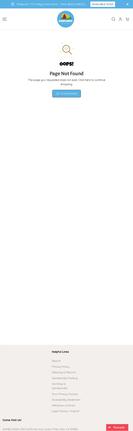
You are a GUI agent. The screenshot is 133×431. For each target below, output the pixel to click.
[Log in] (120, 19)
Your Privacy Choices (65, 394)
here (88, 80)
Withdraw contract (63, 405)
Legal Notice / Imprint (65, 411)
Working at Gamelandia (59, 386)
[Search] (113, 19)
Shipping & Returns (64, 372)
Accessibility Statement (66, 399)
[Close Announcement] (127, 4)
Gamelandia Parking (65, 378)
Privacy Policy (60, 366)
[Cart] (127, 19)
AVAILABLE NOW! (102, 4)
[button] (5, 19)
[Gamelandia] (65, 19)
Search (56, 361)
